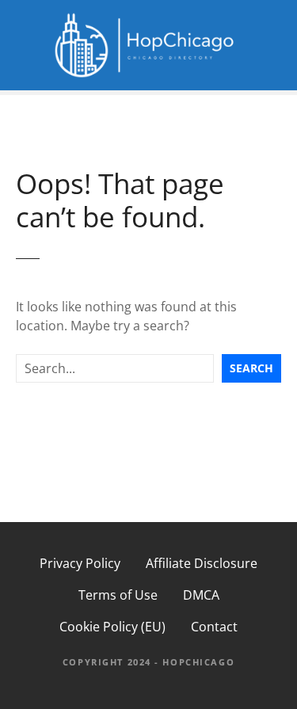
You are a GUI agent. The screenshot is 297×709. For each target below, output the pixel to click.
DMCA (201, 595)
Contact (214, 626)
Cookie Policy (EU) (112, 626)
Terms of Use (118, 595)
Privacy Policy (80, 563)
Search (251, 367)
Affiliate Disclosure (201, 563)
